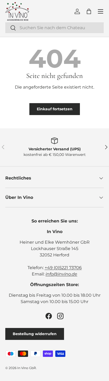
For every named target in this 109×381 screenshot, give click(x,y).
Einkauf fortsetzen (54, 109)
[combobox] (54, 27)
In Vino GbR (26, 368)
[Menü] (100, 11)
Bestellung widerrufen (35, 333)
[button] (89, 11)
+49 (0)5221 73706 (63, 267)
